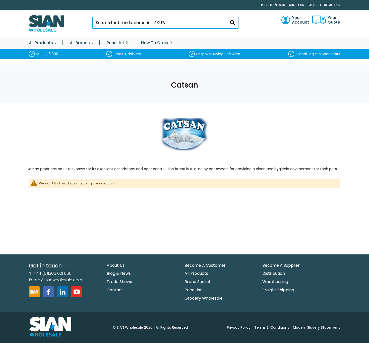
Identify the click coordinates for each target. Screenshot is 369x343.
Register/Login (273, 5)
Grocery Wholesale (203, 298)
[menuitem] (41, 43)
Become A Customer (205, 265)
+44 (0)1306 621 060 (52, 273)
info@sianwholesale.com (57, 280)
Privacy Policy (239, 327)
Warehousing (275, 282)
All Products (196, 273)
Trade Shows (119, 282)
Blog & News (119, 273)
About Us (296, 5)
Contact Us (330, 5)
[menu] (184, 43)
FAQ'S (312, 5)
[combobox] (165, 23)
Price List (193, 290)
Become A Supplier (281, 265)
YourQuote (334, 20)
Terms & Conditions (271, 327)
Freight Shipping (278, 290)
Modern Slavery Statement (316, 327)
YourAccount (300, 20)
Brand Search (197, 282)
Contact (115, 290)
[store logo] (46, 23)
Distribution (273, 273)
